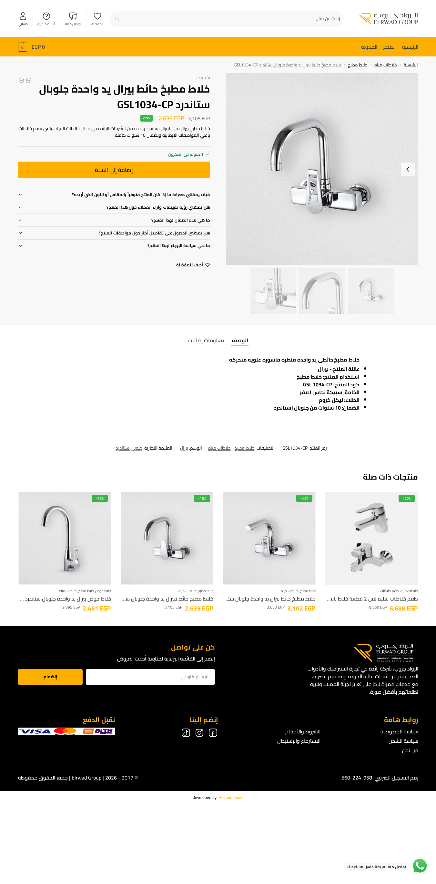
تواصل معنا (73, 24)
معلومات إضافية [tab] (206, 340)
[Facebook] (213, 734)
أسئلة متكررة (46, 24)
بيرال (184, 448)
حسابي (23, 24)
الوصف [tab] (240, 340)
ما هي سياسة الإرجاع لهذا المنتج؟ (178, 245)
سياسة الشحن (403, 741)
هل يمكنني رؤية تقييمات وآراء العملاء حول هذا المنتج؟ (158, 207)
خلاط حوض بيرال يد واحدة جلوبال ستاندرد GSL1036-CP (64, 598)
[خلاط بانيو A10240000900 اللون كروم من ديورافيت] (28, 80)
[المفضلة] (335, 501)
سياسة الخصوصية (399, 731)
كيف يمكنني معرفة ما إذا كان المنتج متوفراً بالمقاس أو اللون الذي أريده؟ (141, 194)
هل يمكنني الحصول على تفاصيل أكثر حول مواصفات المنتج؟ (154, 233)
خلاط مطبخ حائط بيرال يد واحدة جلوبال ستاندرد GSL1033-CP (269, 598)
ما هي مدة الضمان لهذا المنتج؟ (180, 220)
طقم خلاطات (389, 591)
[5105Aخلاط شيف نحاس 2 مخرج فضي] (21, 80)
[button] (31, 46)
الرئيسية (411, 65)
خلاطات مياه (385, 65)
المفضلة (97, 24)
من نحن (410, 750)
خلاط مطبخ (358, 65)
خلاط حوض (103, 591)
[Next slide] (408, 169)
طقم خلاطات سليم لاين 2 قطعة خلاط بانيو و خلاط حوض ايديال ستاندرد (371, 598)
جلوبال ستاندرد (129, 448)
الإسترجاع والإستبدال (298, 741)
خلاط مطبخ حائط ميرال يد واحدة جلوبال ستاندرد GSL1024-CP (167, 598)
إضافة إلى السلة (114, 169)
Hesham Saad (231, 797)
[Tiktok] (186, 734)
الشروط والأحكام (302, 731)
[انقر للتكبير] (322, 169)
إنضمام (50, 677)
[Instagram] (199, 734)
